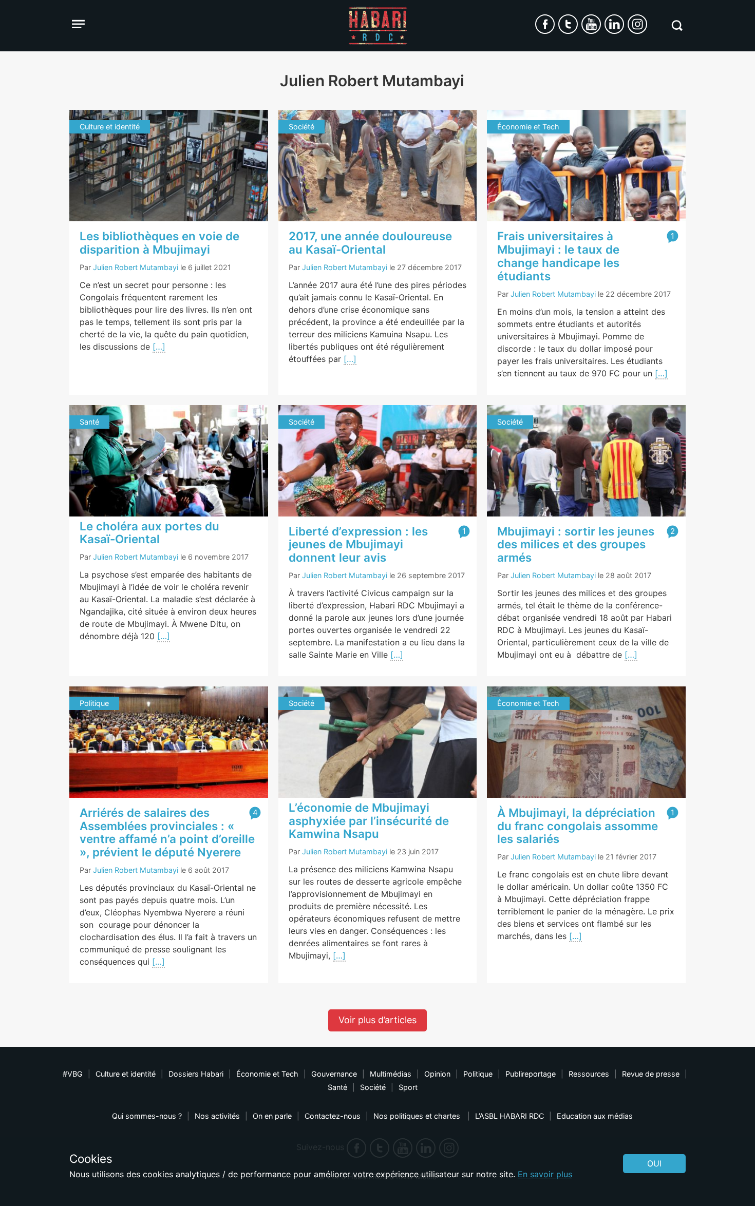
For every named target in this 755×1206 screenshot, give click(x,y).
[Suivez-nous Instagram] (637, 24)
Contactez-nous (333, 1116)
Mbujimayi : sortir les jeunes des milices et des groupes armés (575, 544)
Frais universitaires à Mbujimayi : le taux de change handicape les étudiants (558, 255)
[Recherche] (677, 25)
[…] (159, 346)
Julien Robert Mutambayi (135, 267)
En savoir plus (545, 1174)
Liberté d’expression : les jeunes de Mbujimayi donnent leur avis (358, 544)
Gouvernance (334, 1073)
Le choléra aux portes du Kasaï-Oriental (149, 532)
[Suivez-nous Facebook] (545, 24)
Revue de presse (651, 1073)
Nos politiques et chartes (417, 1116)
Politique (478, 1073)
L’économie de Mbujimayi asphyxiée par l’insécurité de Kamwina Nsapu (369, 820)
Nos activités (217, 1116)
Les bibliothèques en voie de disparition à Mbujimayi (159, 242)
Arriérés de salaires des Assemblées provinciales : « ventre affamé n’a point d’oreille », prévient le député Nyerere (167, 832)
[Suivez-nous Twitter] (568, 24)
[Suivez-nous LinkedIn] (614, 24)
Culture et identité (126, 1073)
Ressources (589, 1073)
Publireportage (530, 1073)
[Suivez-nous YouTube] (591, 24)
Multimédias (390, 1073)
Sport (408, 1087)
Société (373, 1087)
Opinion (437, 1073)
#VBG (73, 1073)
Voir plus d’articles (377, 1019)
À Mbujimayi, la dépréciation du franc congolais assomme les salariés (577, 826)
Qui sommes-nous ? (147, 1116)
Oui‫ (654, 1163)
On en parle (272, 1116)
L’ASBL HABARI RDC (509, 1116)
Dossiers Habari (195, 1073)
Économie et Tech (267, 1073)
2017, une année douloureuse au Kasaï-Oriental (370, 242)
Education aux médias (595, 1116)
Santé (337, 1087)
